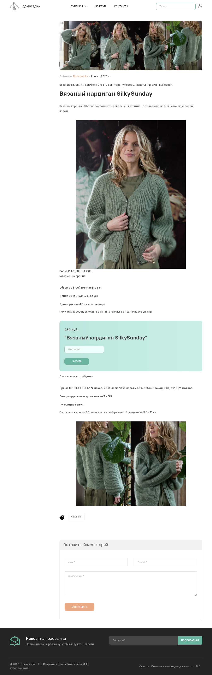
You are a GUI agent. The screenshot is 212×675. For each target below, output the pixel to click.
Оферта (144, 666)
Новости (167, 84)
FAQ (198, 666)
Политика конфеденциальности (172, 666)
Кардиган (76, 516)
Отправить (79, 606)
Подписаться (190, 640)
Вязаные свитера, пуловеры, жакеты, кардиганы (129, 84)
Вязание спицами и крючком (78, 84)
